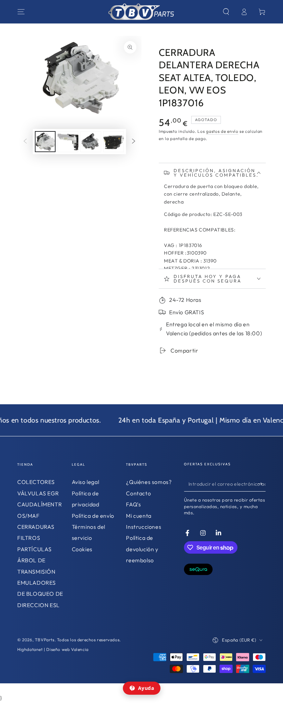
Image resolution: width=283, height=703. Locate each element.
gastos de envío (222, 131)
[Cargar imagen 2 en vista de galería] (68, 141)
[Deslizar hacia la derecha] (133, 141)
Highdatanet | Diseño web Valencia (53, 649)
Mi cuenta (138, 515)
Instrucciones (143, 526)
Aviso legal (85, 481)
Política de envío (93, 515)
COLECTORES (36, 481)
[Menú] (21, 11)
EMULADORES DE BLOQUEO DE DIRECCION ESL (40, 593)
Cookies (82, 549)
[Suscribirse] (262, 483)
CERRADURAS (36, 526)
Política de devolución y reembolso (142, 549)
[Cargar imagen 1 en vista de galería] (45, 141)
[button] (226, 11)
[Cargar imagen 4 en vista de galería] (113, 141)
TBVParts (45, 639)
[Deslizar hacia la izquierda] (25, 141)
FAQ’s (133, 504)
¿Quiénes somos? (149, 481)
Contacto (138, 493)
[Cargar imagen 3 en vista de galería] (90, 141)
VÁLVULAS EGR (38, 493)
